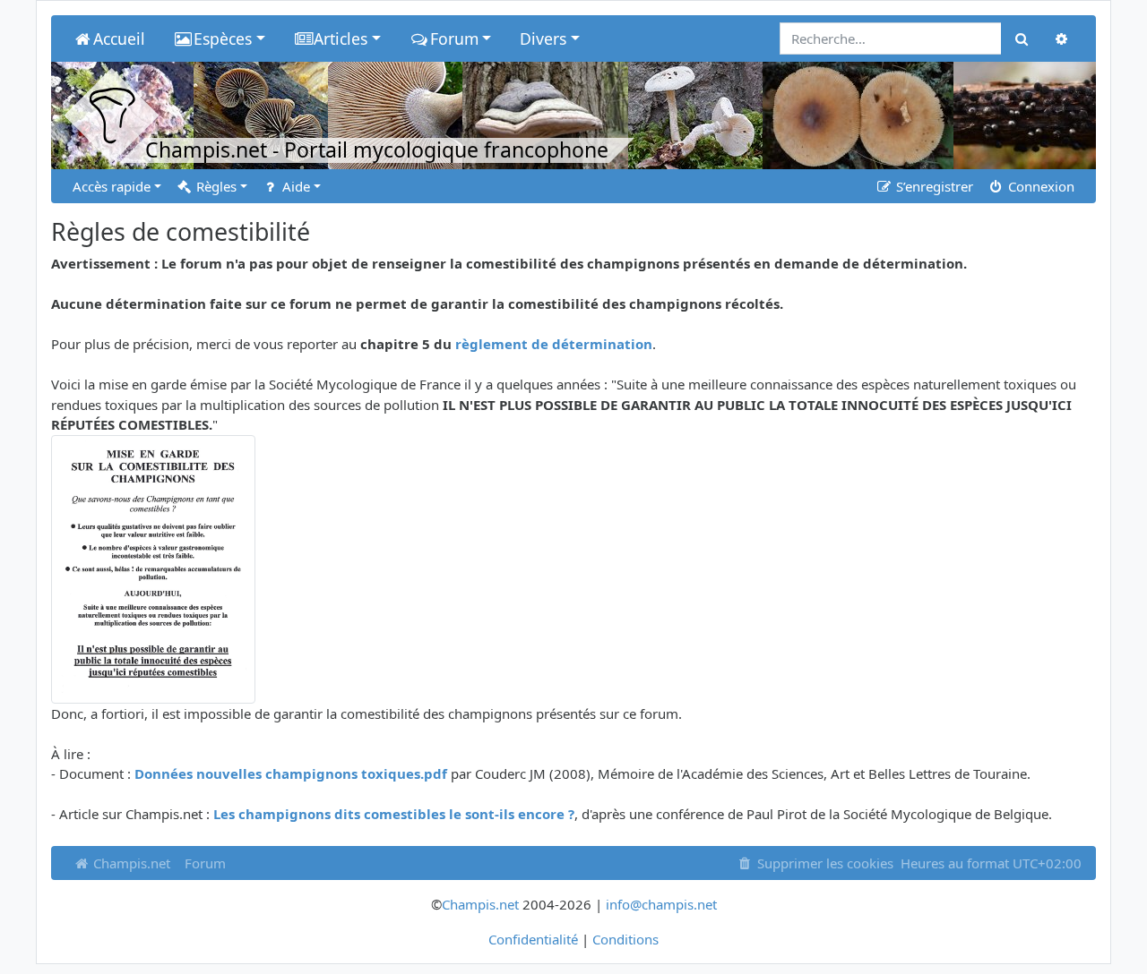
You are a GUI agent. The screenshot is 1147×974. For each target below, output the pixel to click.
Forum (205, 863)
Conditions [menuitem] (625, 939)
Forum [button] (454, 38)
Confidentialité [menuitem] (533, 939)
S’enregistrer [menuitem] (933, 186)
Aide (294, 186)
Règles (215, 186)
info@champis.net (661, 904)
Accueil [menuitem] (119, 38)
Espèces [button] (223, 38)
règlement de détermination (553, 344)
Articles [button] (340, 38)
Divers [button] (543, 38)
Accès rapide (112, 186)
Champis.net (130, 863)
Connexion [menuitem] (1039, 186)
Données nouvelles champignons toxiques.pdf (290, 773)
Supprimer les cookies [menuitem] (823, 863)
